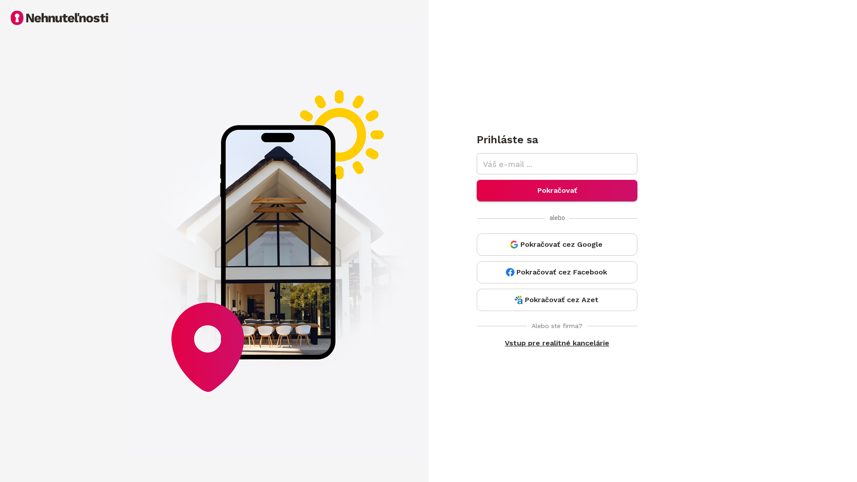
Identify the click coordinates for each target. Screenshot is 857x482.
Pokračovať (557, 190)
